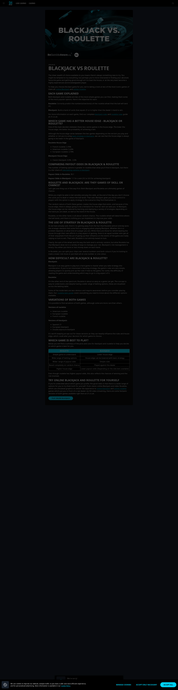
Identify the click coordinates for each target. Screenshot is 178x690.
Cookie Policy (65, 686)
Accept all (168, 685)
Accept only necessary (146, 685)
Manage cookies (123, 685)
